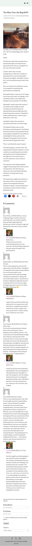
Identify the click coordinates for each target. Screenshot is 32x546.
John (6, 15)
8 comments (11, 18)
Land (16, 15)
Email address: (8, 505)
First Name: (7, 511)
